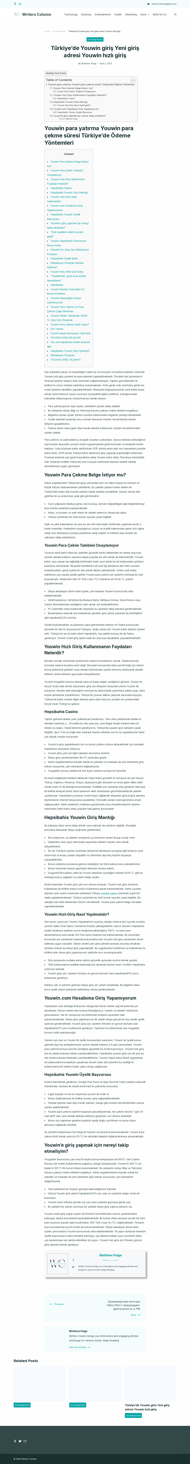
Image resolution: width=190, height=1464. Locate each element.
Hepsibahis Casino (66, 98)
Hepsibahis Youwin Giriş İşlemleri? (70, 350)
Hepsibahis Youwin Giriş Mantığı (70, 102)
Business (86, 14)
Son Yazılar (56, 328)
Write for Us (159, 14)
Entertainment (103, 14)
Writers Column (36, 14)
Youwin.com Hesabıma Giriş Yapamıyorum (75, 109)
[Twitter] (20, 4)
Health (118, 14)
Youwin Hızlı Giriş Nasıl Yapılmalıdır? (74, 105)
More (143, 14)
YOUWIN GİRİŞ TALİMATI (65, 359)
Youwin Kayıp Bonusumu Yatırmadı (70, 333)
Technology (71, 14)
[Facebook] (15, 4)
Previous (58, 1304)
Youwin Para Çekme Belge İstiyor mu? (73, 88)
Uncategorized (95, 39)
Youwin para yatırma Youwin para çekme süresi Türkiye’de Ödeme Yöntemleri (91, 84)
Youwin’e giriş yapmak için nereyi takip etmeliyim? (79, 115)
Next (133, 1315)
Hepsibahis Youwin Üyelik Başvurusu (74, 112)
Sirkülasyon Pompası (62, 355)
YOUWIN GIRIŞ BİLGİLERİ (65, 337)
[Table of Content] (132, 80)
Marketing (131, 14)
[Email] (25, 1441)
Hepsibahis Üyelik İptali (63, 258)
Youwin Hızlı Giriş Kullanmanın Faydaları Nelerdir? (80, 95)
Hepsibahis (56, 284)
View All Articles (77, 1347)
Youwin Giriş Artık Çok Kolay (66, 271)
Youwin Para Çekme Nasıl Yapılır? (69, 324)
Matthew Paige (72, 119)
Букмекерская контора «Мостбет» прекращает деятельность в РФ (123, 1305)
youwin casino (109, 893)
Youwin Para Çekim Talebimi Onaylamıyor (76, 91)
